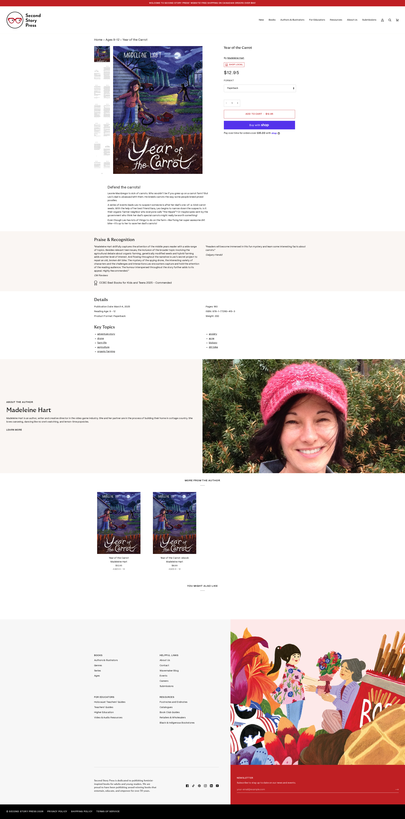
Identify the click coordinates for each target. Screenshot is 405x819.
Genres (98, 665)
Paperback (232, 88)
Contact (164, 665)
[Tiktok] (193, 785)
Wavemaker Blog (169, 671)
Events (163, 676)
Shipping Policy (82, 812)
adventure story (106, 334)
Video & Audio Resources (108, 718)
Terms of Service (108, 812)
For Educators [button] (104, 697)
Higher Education (104, 712)
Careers (164, 681)
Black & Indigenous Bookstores (177, 723)
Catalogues (166, 707)
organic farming (106, 352)
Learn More (14, 430)
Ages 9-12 (112, 40)
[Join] (394, 789)
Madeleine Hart (235, 58)
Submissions (167, 686)
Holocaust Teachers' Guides (109, 702)
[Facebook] (187, 785)
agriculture (103, 347)
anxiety (213, 334)
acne (211, 338)
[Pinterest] (199, 785)
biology (213, 343)
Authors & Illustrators (106, 660)
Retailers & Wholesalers (173, 718)
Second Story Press (23, 812)
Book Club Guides (170, 712)
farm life (102, 343)
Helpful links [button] (169, 655)
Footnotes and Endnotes (173, 702)
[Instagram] (205, 785)
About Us (165, 660)
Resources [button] (167, 697)
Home (98, 40)
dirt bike (213, 347)
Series (97, 671)
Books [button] (98, 655)
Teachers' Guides (103, 707)
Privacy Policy (57, 812)
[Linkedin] (211, 785)
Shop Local (236, 65)
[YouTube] (217, 785)
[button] (272, 20)
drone (100, 338)
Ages (97, 676)
